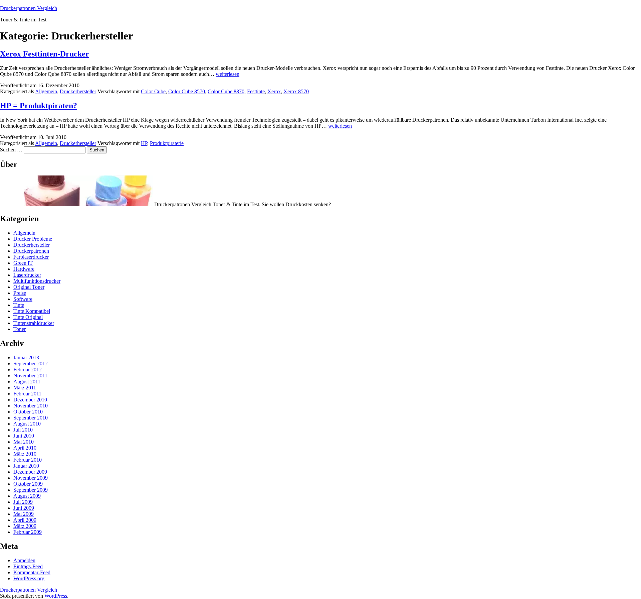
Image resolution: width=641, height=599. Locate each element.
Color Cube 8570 (186, 91)
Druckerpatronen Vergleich (28, 8)
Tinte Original (28, 317)
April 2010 (24, 448)
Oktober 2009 (28, 484)
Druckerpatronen (31, 251)
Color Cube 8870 (226, 91)
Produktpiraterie (167, 143)
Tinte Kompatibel (31, 311)
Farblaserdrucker (31, 257)
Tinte (18, 305)
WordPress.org (28, 578)
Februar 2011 (27, 393)
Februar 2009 (27, 532)
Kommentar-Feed (31, 572)
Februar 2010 (27, 460)
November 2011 (30, 375)
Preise (19, 293)
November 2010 (30, 405)
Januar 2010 (26, 466)
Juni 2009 (23, 508)
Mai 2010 (23, 442)
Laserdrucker (27, 275)
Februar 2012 (27, 369)
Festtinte (256, 91)
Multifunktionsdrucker (36, 281)
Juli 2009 (23, 502)
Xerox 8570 (296, 91)
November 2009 (30, 478)
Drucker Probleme (32, 239)
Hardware (23, 269)
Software (22, 299)
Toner (19, 329)
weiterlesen (227, 74)
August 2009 (27, 496)
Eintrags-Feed (28, 566)
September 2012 (30, 363)
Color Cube (153, 91)
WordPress (55, 596)
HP (144, 143)
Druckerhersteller (78, 91)
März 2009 (24, 526)
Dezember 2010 (30, 399)
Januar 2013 (26, 357)
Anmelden (24, 560)
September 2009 (30, 490)
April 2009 (24, 520)
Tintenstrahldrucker (33, 323)
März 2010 (24, 454)
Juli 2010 (23, 430)
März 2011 (24, 387)
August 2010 (27, 424)
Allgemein (46, 91)
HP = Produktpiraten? (38, 105)
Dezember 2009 (30, 472)
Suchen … (11, 149)
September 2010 (30, 418)
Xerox (274, 91)
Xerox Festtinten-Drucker (44, 53)
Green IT (23, 263)
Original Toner (28, 287)
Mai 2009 (23, 514)
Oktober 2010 (28, 411)
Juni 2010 (23, 436)
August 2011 (26, 381)
